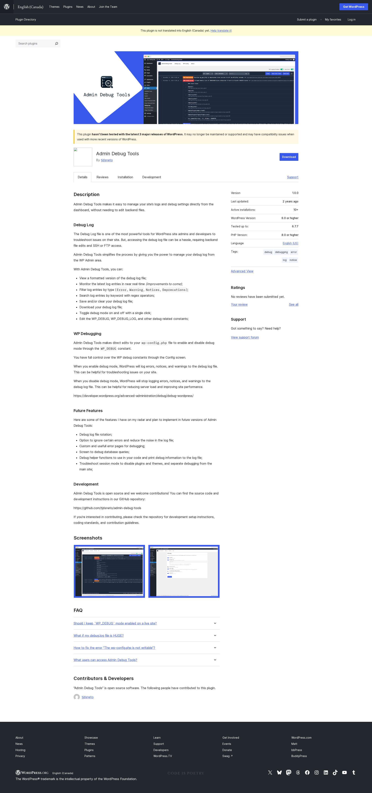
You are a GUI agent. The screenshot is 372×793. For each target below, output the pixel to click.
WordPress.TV (162, 756)
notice (293, 260)
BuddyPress (299, 756)
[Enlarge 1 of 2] (140, 550)
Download (289, 156)
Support (292, 177)
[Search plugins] (56, 43)
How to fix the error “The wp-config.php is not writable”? (114, 648)
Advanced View (242, 271)
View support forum (245, 337)
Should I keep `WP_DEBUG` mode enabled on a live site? (115, 623)
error (294, 252)
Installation (125, 177)
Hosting (20, 750)
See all (293, 304)
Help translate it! (221, 30)
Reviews (102, 177)
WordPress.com (301, 737)
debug (268, 252)
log (285, 260)
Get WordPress (353, 6)
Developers (161, 750)
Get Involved (230, 737)
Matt (294, 743)
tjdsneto (107, 160)
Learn (157, 737)
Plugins (89, 750)
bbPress (296, 750)
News (19, 743)
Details (82, 177)
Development (151, 177)
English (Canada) (63, 773)
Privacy (20, 756)
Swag (227, 756)
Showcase (91, 737)
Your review (239, 304)
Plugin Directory (26, 19)
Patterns (89, 756)
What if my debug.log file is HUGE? (99, 635)
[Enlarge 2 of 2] (214, 550)
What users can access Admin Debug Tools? (105, 660)
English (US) (290, 243)
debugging (281, 252)
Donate (227, 750)
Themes (89, 743)
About (19, 737)
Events (226, 743)
